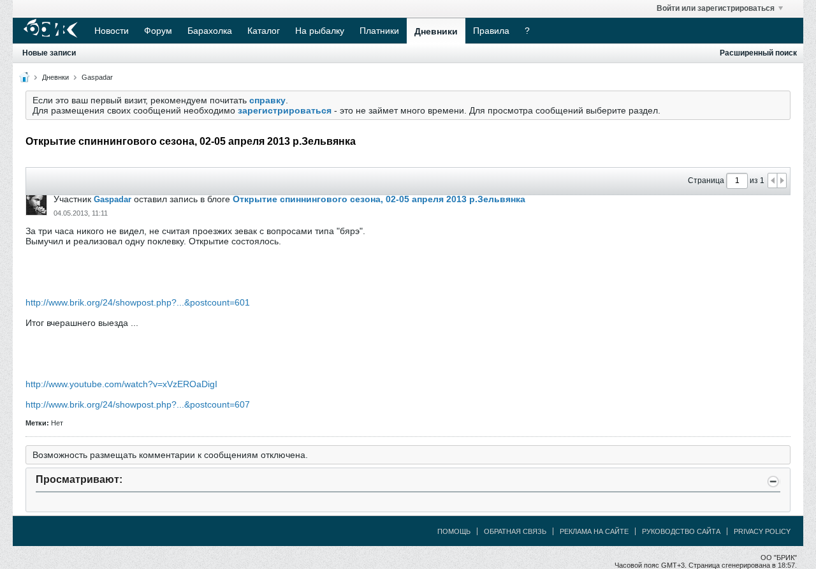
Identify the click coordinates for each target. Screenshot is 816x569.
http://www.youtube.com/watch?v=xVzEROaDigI (121, 384)
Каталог (263, 31)
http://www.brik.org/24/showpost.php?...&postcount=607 (138, 404)
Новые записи (49, 52)
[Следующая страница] (781, 181)
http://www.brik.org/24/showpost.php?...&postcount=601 (138, 302)
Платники (379, 31)
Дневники (436, 31)
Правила (491, 31)
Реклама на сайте (594, 531)
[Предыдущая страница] (772, 181)
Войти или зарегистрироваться (716, 8)
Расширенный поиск (758, 52)
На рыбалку (319, 31)
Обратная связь (515, 531)
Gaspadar (97, 77)
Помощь (453, 531)
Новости (111, 31)
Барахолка (209, 31)
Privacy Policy (762, 531)
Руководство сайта (681, 531)
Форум (158, 31)
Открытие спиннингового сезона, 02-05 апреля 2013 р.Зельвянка (379, 199)
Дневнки (55, 77)
